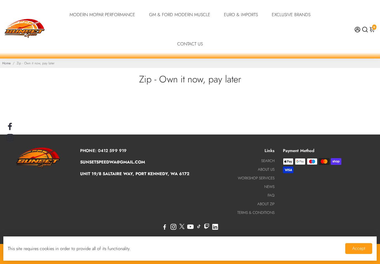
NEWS (269, 186)
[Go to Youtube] (190, 228)
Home (6, 63)
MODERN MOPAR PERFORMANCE (102, 14)
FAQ (271, 195)
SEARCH (268, 160)
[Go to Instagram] (173, 228)
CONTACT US (190, 44)
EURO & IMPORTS (241, 14)
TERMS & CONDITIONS (256, 212)
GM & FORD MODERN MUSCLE (179, 14)
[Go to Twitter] (182, 228)
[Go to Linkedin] (215, 228)
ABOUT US (266, 169)
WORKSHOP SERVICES (256, 178)
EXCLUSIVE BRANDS (291, 14)
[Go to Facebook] (165, 228)
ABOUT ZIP (266, 204)
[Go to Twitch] (206, 228)
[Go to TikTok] (199, 228)
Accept (358, 248)
